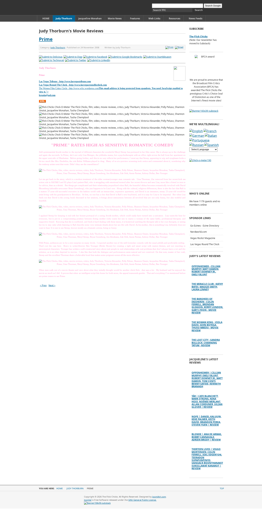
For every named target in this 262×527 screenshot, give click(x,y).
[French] (210, 131)
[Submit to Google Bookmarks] (125, 56)
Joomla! (87, 499)
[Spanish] (211, 145)
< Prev (43, 285)
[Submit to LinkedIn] (98, 60)
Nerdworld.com (198, 231)
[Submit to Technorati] (51, 60)
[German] (196, 135)
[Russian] (196, 145)
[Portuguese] (199, 140)
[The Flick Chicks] (57, 7)
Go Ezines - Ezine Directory (204, 225)
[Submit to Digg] (72, 56)
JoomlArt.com (159, 496)
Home (59, 488)
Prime (46, 39)
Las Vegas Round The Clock (204, 244)
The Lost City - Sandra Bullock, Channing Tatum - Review (206, 342)
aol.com (51, 95)
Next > (52, 285)
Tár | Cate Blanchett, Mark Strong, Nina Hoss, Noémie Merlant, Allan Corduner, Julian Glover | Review (207, 401)
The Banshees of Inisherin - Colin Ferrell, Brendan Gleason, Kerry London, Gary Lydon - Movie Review (207, 305)
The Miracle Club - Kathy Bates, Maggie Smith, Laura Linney (207, 286)
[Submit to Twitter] (75, 60)
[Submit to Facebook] (95, 56)
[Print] (169, 47)
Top (222, 488)
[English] (196, 131)
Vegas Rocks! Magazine (202, 238)
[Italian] (211, 135)
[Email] (179, 47)
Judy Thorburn (57, 47)
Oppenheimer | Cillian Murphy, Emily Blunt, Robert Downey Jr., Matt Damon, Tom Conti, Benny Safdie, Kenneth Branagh (207, 379)
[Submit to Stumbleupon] (157, 56)
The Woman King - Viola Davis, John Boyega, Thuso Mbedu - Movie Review (207, 326)
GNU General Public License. (142, 499)
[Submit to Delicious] (51, 56)
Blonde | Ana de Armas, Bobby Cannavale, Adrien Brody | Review (207, 437)
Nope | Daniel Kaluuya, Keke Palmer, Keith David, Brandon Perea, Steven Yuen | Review (206, 420)
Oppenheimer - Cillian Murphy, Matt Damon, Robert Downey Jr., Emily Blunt (206, 270)
